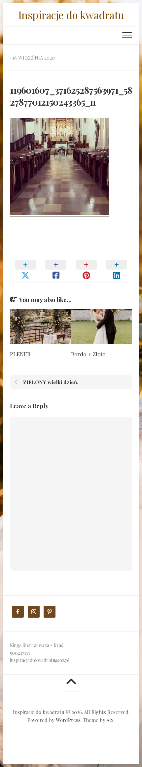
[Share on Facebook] (56, 268)
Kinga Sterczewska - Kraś (36, 645)
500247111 (20, 653)
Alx (110, 720)
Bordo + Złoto (88, 354)
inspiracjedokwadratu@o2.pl (39, 660)
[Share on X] (25, 268)
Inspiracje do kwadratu (71, 15)
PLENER (20, 354)
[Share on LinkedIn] (116, 268)
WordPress (68, 720)
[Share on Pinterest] (86, 268)
